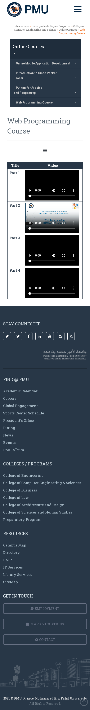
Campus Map (14, 545)
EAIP (7, 559)
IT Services (13, 567)
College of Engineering (23, 475)
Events (9, 442)
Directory (11, 552)
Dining (9, 427)
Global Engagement (20, 405)
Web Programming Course (34, 102)
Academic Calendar (20, 391)
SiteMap (10, 581)
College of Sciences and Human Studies (37, 512)
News (8, 435)
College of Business (20, 490)
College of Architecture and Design (33, 504)
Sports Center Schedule (23, 413)
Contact (47, 639)
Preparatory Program (22, 519)
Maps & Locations (47, 624)
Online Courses (68, 29)
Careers (10, 398)
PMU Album (13, 449)
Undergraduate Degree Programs (51, 26)
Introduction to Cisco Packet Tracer (35, 75)
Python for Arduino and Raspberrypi (28, 90)
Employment (47, 608)
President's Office (18, 420)
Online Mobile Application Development (43, 63)
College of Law (16, 497)
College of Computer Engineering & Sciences (42, 482)
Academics (22, 26)
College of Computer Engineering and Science (49, 27)
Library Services (17, 574)
